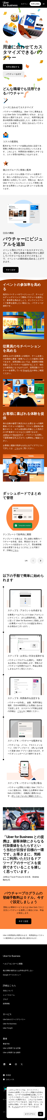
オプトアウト (30, 1114)
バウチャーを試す (13, 74)
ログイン (24, 4)
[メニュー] (43, 4)
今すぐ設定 (23, 921)
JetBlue (6, 435)
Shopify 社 (27, 370)
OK (40, 1114)
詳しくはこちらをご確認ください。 (27, 796)
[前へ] (33, 561)
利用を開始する (12, 67)
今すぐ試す (11, 270)
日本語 (8, 1075)
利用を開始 (35, 4)
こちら (17, 448)
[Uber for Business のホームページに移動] (10, 3)
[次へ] (40, 561)
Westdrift (17, 435)
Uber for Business (11, 955)
